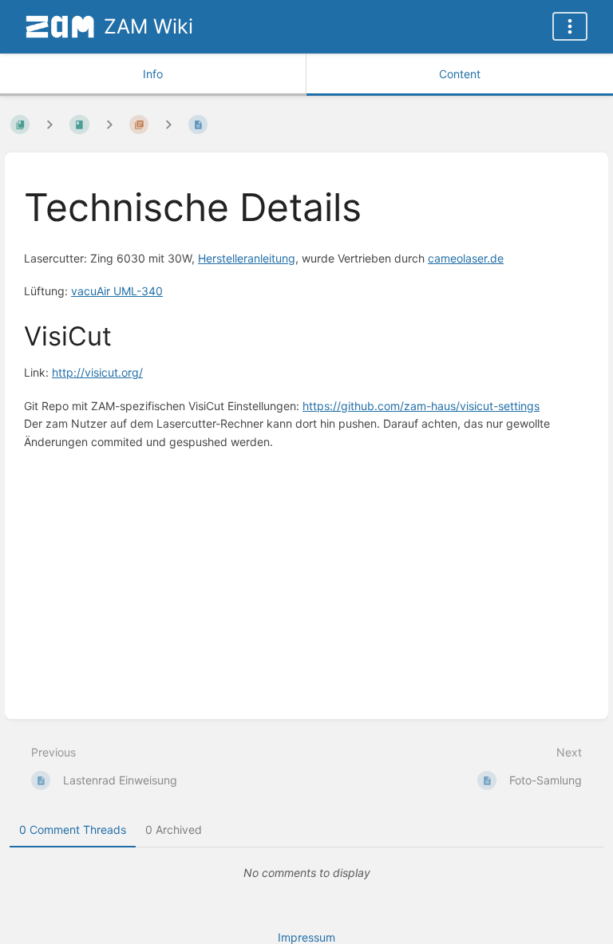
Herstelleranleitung (246, 258)
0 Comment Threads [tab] (72, 829)
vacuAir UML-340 (117, 291)
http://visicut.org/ (97, 372)
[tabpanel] (306, 873)
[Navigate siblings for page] (168, 124)
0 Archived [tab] (173, 829)
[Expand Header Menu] (569, 26)
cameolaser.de (466, 258)
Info (153, 74)
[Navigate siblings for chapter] (109, 124)
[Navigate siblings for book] (49, 124)
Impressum (306, 937)
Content (460, 74)
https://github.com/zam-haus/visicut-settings (421, 406)
